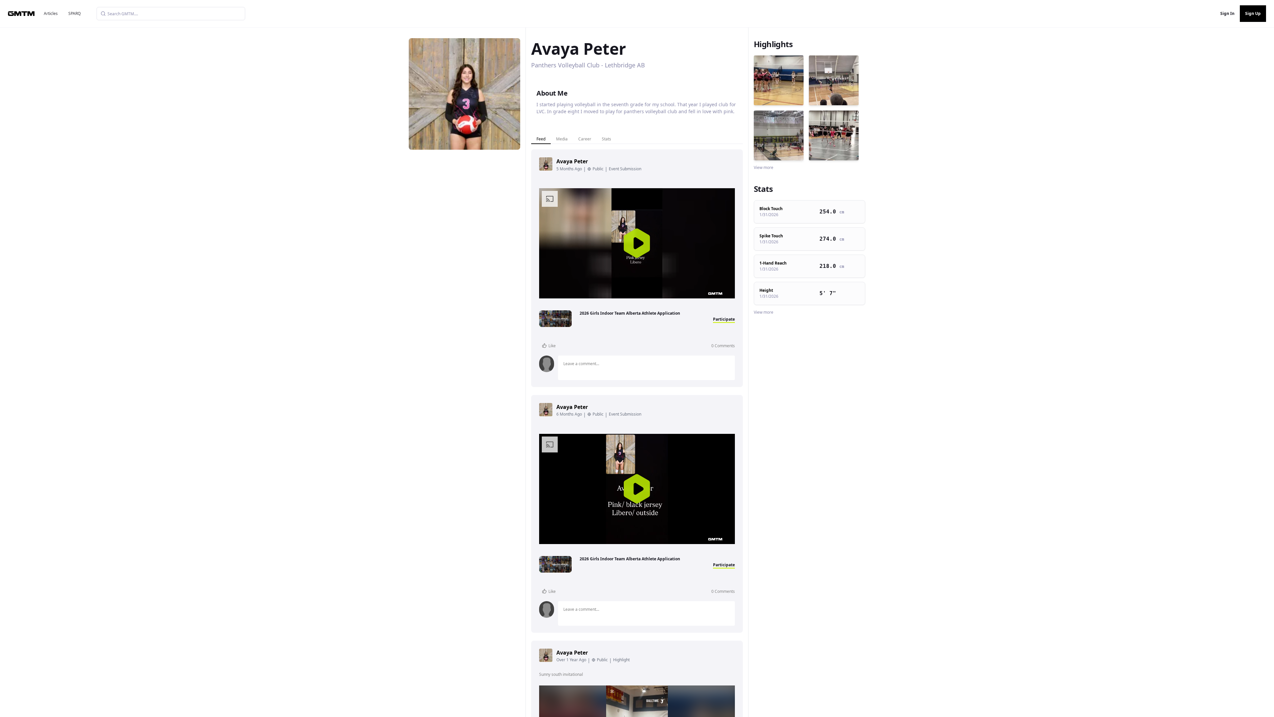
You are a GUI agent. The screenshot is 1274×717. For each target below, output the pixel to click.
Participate (724, 319)
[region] (637, 243)
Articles (51, 13)
